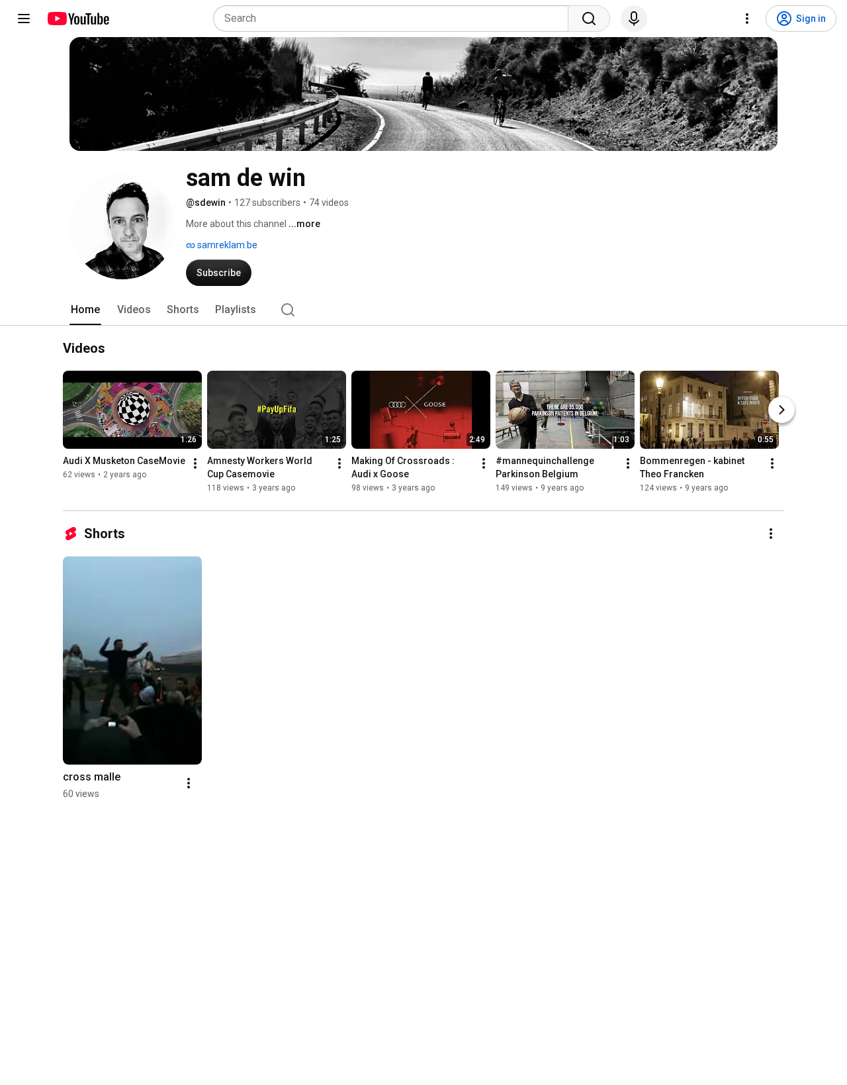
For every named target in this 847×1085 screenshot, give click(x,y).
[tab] (85, 310)
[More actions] (195, 464)
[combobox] (394, 18)
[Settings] (747, 18)
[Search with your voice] (634, 18)
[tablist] (423, 310)
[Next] (781, 410)
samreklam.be (226, 245)
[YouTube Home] (77, 18)
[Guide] (24, 18)
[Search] (589, 18)
